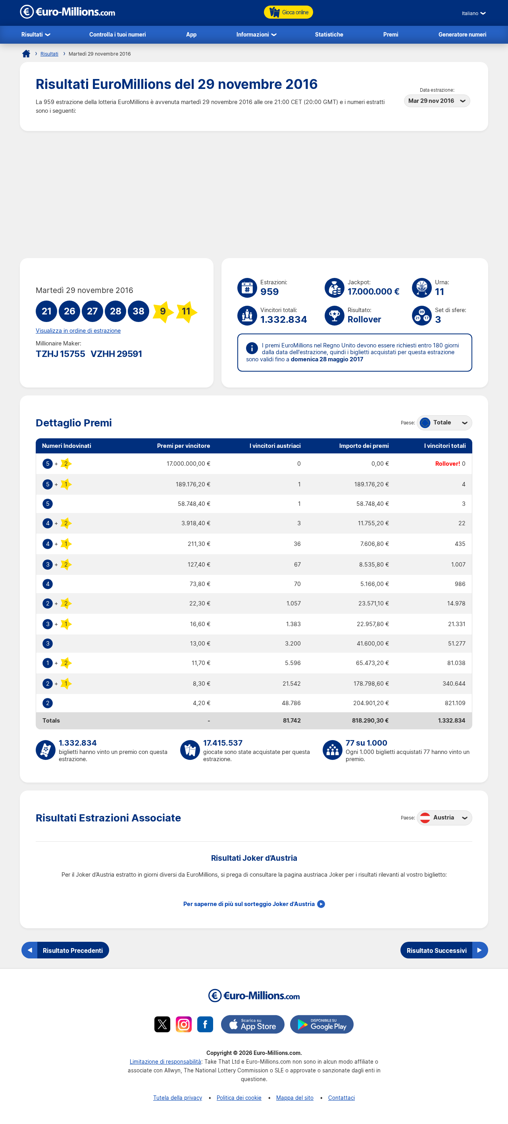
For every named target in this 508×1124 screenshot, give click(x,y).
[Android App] (322, 1025)
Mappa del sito (295, 1097)
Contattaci (341, 1097)
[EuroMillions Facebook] (205, 1025)
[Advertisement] (254, 194)
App (191, 34)
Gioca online (295, 12)
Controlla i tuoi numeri (117, 34)
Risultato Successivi (437, 950)
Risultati (32, 34)
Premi (390, 34)
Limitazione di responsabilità (165, 1061)
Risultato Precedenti (73, 950)
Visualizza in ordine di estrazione (78, 330)
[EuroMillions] (67, 16)
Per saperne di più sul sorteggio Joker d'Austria (249, 904)
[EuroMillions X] (162, 1025)
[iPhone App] (253, 1025)
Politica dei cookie (239, 1097)
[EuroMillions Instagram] (184, 1025)
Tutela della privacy (177, 1097)
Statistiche (329, 34)
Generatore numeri (463, 34)
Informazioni (253, 34)
